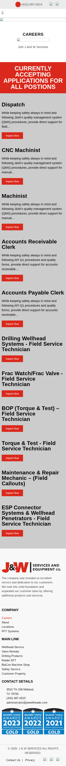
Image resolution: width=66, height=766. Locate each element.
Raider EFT (9, 660)
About (5, 622)
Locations (8, 626)
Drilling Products (12, 656)
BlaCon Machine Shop (16, 664)
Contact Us (13, 760)
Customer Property (14, 673)
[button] (62, 13)
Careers (7, 618)
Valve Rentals (10, 651)
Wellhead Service (13, 647)
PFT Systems (10, 631)
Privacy (30, 760)
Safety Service (11, 669)
